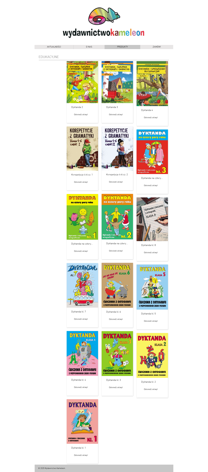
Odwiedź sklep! (81, 114)
